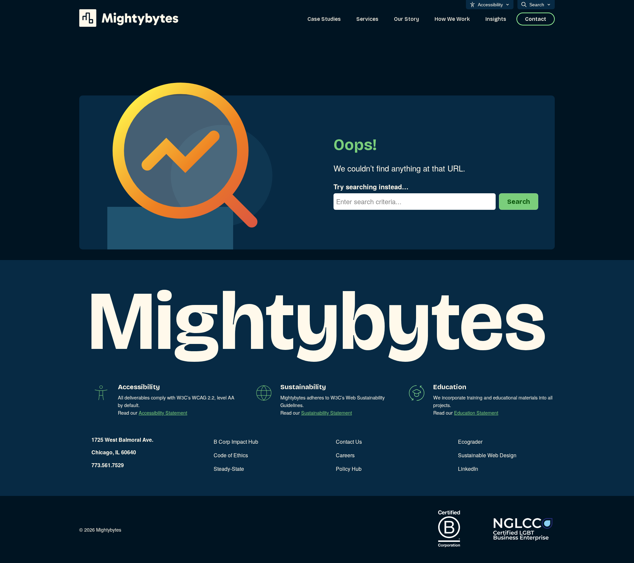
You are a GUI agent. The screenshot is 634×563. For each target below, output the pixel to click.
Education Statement (476, 412)
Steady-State (229, 468)
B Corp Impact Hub (236, 441)
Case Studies (324, 19)
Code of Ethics (231, 455)
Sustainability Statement (326, 412)
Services (367, 19)
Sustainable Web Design (487, 455)
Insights (495, 19)
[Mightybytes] (128, 18)
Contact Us (349, 441)
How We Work (452, 19)
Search (536, 4)
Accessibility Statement (163, 412)
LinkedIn (468, 468)
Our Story (406, 19)
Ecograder (470, 441)
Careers (345, 455)
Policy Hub (349, 468)
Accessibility (490, 4)
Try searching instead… (371, 186)
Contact (535, 19)
